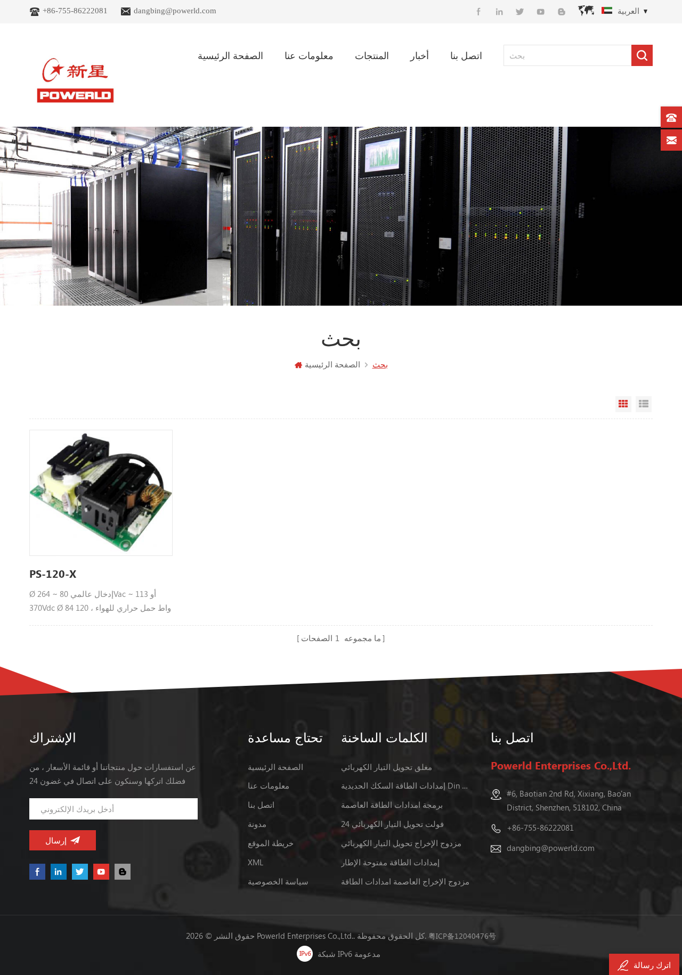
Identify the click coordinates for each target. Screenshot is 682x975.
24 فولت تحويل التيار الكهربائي (392, 823)
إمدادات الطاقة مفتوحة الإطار (390, 862)
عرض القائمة (644, 404)
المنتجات (372, 55)
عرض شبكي (623, 404)
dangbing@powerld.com (175, 10)
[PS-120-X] (101, 492)
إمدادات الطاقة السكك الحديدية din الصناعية (406, 785)
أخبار (419, 55)
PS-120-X (52, 573)
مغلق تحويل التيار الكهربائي (386, 766)
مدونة (257, 823)
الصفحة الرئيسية (230, 55)
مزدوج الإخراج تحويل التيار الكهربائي (401, 843)
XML (255, 862)
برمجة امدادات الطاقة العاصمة (392, 804)
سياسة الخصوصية (278, 881)
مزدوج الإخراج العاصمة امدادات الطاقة (405, 881)
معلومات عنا (309, 55)
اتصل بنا (466, 55)
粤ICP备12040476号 (462, 936)
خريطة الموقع (271, 843)
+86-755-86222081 (75, 10)
